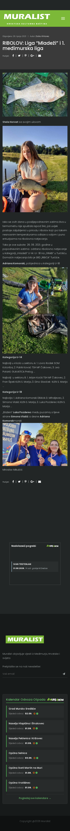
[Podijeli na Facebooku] (13, 56)
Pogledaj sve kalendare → (35, 798)
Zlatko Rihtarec (42, 36)
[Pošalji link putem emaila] (39, 56)
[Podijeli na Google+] (32, 56)
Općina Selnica (18, 753)
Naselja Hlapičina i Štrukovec (26, 723)
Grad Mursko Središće (22, 708)
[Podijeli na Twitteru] (19, 56)
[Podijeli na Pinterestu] (26, 56)
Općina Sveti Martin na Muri (25, 768)
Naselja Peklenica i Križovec (25, 738)
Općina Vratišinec (19, 782)
